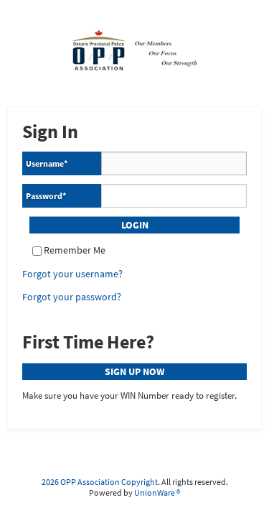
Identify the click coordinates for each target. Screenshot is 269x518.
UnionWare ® (157, 492)
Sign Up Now (134, 371)
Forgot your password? (71, 297)
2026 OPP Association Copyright (100, 481)
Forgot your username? (72, 274)
